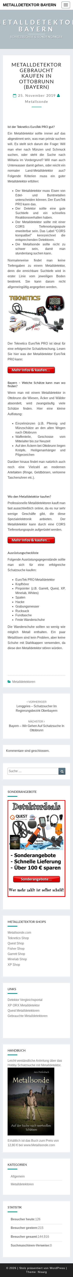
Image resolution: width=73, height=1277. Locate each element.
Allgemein (18, 1176)
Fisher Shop (16, 948)
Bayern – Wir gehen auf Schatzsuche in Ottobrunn (36, 726)
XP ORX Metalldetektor (24, 1005)
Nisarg (42, 1271)
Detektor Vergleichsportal (25, 999)
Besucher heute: (23, 1219)
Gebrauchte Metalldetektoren (27, 1016)
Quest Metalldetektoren (24, 1010)
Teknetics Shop (18, 938)
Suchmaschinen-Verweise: (30, 1245)
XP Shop (14, 964)
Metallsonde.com (19, 932)
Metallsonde (36, 102)
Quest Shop (16, 943)
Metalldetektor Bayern (29, 5)
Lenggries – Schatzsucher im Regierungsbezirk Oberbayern (36, 706)
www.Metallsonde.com (39, 1145)
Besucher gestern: (24, 1227)
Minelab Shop (17, 959)
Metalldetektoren (23, 681)
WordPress (57, 1268)
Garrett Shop (16, 954)
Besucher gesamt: (24, 1236)
